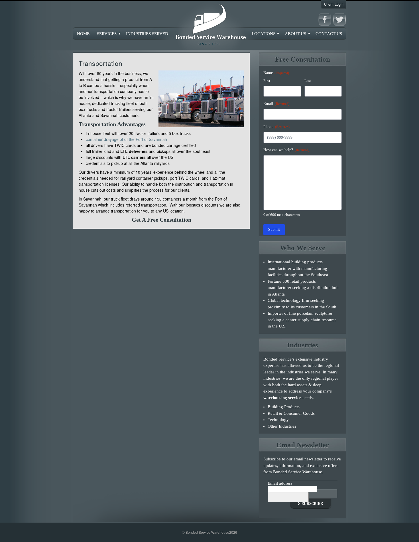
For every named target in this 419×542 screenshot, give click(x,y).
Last (307, 80)
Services (107, 33)
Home (83, 33)
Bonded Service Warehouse (209, 25)
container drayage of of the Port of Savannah (126, 139)
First (266, 80)
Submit (274, 229)
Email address (280, 483)
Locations (263, 33)
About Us (295, 33)
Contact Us (329, 33)
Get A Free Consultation (161, 220)
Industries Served (147, 33)
